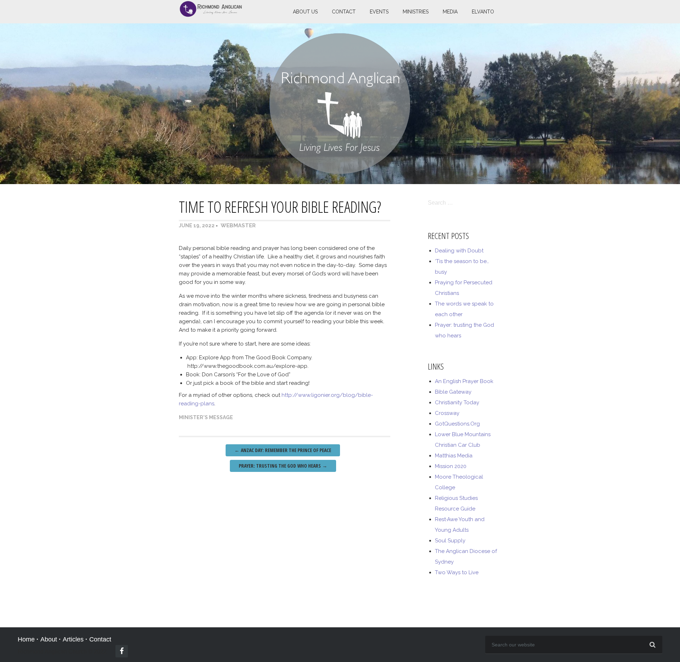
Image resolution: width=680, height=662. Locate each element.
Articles (73, 639)
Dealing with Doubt (459, 250)
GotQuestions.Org (457, 424)
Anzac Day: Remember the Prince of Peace (282, 450)
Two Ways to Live (456, 572)
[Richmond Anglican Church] (211, 15)
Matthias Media (453, 455)
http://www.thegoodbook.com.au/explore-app (247, 366)
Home (26, 639)
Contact (344, 12)
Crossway (447, 413)
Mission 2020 (450, 466)
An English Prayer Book (464, 381)
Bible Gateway (453, 392)
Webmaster (238, 225)
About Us (305, 12)
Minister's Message (206, 417)
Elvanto (483, 12)
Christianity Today (457, 402)
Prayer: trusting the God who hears (283, 465)
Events (379, 12)
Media (450, 12)
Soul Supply (450, 540)
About (48, 639)
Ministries (416, 12)
